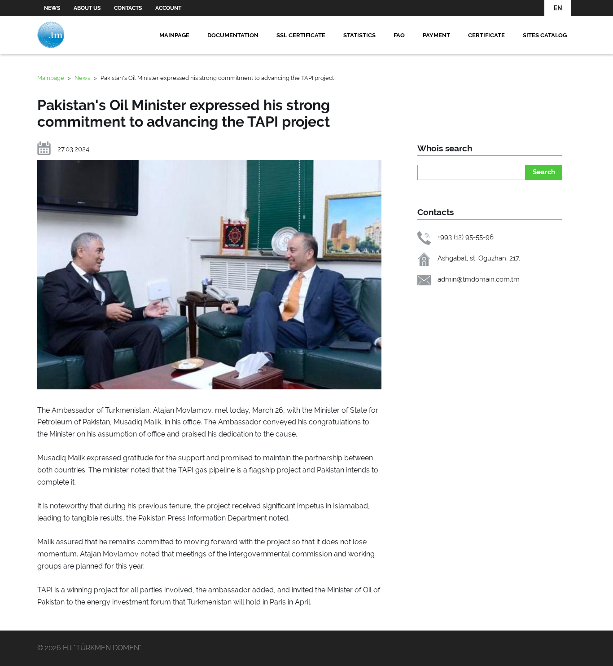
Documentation (232, 35)
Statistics (359, 35)
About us (87, 8)
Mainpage (174, 35)
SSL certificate (300, 35)
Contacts (128, 8)
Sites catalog (545, 35)
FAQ (399, 35)
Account (168, 8)
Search (544, 172)
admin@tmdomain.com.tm (479, 279)
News (52, 8)
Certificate (486, 35)
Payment (436, 35)
